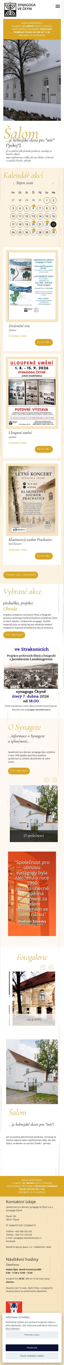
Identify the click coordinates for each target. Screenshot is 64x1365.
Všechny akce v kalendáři (21, 574)
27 (33, 232)
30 (53, 232)
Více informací (14, 634)
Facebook (10, 1241)
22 (46, 224)
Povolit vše (32, 1347)
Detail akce (43, 342)
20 (33, 224)
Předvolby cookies (32, 1334)
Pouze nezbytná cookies (32, 1355)
